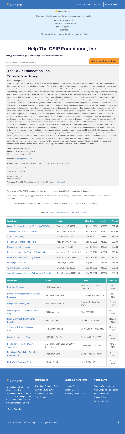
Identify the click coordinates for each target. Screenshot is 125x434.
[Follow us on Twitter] (115, 423)
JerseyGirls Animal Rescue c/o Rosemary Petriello (29, 273)
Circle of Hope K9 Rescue (18, 247)
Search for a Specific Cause (104, 61)
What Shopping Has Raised (106, 390)
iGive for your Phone (44, 394)
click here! (61, 182)
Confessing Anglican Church (19, 337)
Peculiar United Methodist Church (21, 242)
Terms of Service (101, 401)
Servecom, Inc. (81, 212)
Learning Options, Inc (16, 263)
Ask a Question (15, 409)
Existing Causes (71, 390)
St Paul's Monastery (15, 237)
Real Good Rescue (15, 287)
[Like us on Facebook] (118, 423)
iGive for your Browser (44, 390)
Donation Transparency (104, 386)
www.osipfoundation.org (24, 159)
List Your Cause (71, 386)
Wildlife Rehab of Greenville (19, 268)
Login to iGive (111, 4)
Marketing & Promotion (74, 394)
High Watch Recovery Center (19, 362)
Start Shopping (41, 397)
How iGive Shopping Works (47, 386)
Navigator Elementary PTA (18, 304)
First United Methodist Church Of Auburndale (26, 252)
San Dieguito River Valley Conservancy (24, 231)
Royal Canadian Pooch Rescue (58, 212)
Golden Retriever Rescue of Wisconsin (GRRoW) (28, 226)
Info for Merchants (101, 394)
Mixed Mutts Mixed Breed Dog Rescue (23, 258)
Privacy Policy (100, 397)
